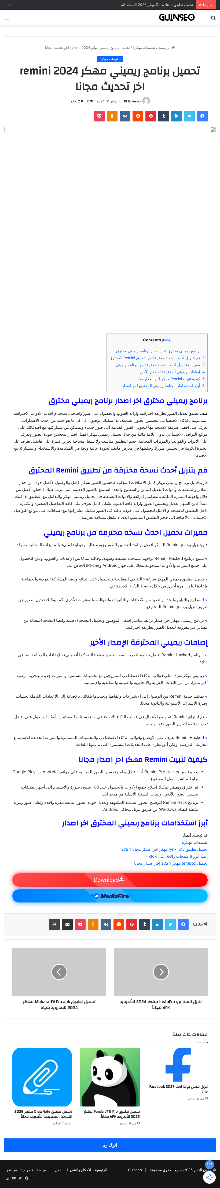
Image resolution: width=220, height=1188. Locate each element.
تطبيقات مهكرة (144, 47)
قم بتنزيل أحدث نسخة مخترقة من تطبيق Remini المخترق (157, 358)
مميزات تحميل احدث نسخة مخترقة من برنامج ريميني (160, 364)
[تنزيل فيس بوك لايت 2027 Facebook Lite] (178, 1065)
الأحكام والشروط (78, 1170)
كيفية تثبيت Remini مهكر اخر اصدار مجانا (170, 378)
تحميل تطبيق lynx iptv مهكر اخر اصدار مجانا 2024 (164, 849)
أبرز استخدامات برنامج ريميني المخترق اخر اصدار (163, 385)
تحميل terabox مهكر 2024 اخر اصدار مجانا (171, 863)
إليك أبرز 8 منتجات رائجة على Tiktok (176, 856)
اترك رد (110, 1145)
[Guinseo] (177, 17)
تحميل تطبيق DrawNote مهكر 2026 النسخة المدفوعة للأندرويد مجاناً (141, 4)
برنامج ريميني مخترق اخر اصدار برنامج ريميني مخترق (160, 351)
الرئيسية (165, 47)
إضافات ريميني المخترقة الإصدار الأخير (172, 371)
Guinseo (134, 101)
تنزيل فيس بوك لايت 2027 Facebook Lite (178, 1089)
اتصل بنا (56, 1170)
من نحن (11, 1170)
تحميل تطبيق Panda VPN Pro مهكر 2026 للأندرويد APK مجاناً (112, 1114)
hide (166, 340)
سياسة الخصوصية (34, 1170)
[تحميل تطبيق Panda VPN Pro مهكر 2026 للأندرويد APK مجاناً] (110, 1077)
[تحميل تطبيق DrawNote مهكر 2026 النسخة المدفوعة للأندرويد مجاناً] (42, 1077)
